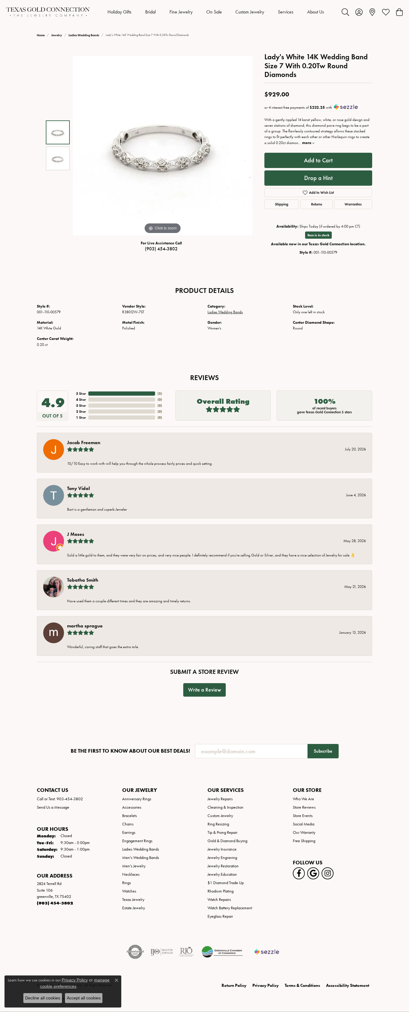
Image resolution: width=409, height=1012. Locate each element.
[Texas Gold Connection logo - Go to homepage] (48, 12)
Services (285, 12)
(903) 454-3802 (161, 249)
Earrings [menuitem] (128, 832)
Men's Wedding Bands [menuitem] (140, 857)
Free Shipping (304, 840)
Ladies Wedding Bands (84, 35)
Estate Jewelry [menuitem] (133, 907)
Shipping (281, 204)
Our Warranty (304, 832)
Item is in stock (318, 235)
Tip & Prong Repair (222, 832)
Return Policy (234, 985)
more (307, 142)
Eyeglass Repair (220, 916)
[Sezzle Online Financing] (267, 951)
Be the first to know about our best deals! (130, 751)
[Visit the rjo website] (186, 951)
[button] (345, 12)
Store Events (303, 815)
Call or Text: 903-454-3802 (60, 798)
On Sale (214, 12)
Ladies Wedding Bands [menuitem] (140, 849)
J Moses (75, 534)
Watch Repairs (219, 899)
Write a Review (204, 689)
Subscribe (323, 751)
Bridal (150, 12)
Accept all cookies (84, 998)
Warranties (353, 204)
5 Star (81, 393)
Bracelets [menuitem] (129, 815)
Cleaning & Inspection (225, 807)
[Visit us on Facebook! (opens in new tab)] (299, 873)
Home (41, 35)
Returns (316, 204)
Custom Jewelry (249, 12)
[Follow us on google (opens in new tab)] (313, 873)
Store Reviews (304, 807)
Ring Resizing (218, 824)
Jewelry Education (222, 874)
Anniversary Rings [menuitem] (136, 798)
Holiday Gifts (119, 12)
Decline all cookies (42, 998)
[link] (372, 12)
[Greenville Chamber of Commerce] (222, 951)
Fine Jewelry (181, 12)
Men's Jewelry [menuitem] (134, 866)
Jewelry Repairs (220, 798)
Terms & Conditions (302, 985)
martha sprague (85, 626)
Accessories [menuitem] (131, 807)
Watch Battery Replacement (229, 907)
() (159, 393)
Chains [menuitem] (128, 824)
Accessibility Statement (347, 985)
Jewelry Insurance (222, 849)
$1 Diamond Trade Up (225, 882)
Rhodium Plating (220, 891)
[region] (162, 145)
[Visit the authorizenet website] (135, 951)
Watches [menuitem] (129, 891)
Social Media (303, 824)
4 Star (81, 399)
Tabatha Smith (82, 580)
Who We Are (303, 798)
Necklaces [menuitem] (131, 874)
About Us (315, 12)
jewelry (56, 35)
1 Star (81, 417)
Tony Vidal (78, 488)
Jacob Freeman (83, 442)
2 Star (81, 411)
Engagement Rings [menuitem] (137, 840)
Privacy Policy (265, 985)
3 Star (81, 405)
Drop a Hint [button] (318, 177)
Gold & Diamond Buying (227, 840)
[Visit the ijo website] (161, 951)
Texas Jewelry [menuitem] (133, 899)
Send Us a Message (53, 807)
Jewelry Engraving (222, 857)
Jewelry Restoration (223, 866)
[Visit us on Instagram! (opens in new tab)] (328, 873)
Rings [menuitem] (126, 882)
